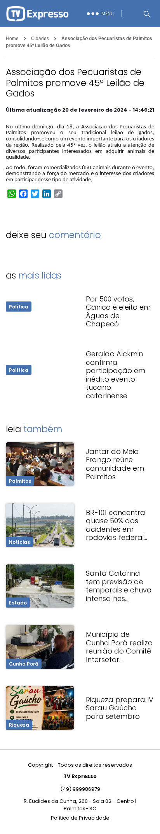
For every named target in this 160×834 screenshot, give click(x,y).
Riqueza (19, 725)
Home (12, 38)
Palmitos (20, 481)
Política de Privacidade (80, 818)
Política (18, 306)
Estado (18, 602)
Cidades (40, 38)
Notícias (19, 542)
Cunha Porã (23, 664)
